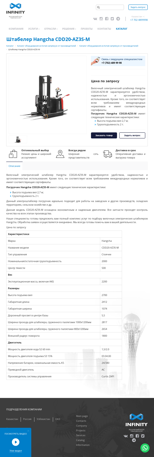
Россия (27, 419)
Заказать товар (104, 135)
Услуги (33, 28)
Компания (16, 28)
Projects (80, 430)
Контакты (104, 28)
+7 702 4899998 (139, 20)
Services (80, 435)
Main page (82, 416)
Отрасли (50, 28)
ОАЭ (57, 419)
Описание (14, 166)
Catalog (80, 440)
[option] (47, 95)
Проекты (87, 28)
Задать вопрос (138, 7)
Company (81, 425)
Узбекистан (43, 419)
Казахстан (12, 419)
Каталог (121, 28)
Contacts (81, 421)
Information (83, 445)
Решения (68, 28)
